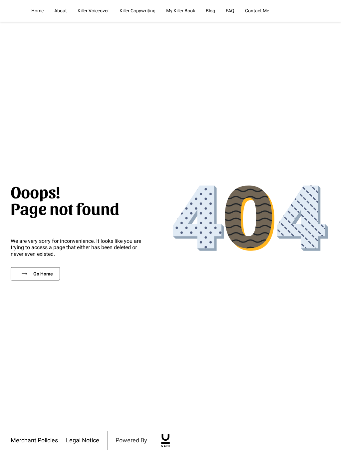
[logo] (165, 440)
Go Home (43, 273)
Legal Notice (82, 440)
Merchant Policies (34, 440)
